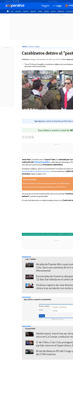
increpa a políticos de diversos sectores (36, 171)
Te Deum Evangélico (42, 162)
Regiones (33, 11)
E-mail (41, 310)
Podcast (53, 11)
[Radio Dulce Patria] (44, 6)
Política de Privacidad (57, 319)
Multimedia (61, 11)
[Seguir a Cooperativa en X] (16, 1)
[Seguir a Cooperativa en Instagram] (18, 1)
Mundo (40, 11)
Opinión (46, 11)
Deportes (26, 11)
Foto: (24, 72)
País (12, 11)
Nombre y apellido (44, 306)
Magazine (18, 11)
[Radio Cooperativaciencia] (57, 5)
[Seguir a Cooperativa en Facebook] (13, 1)
